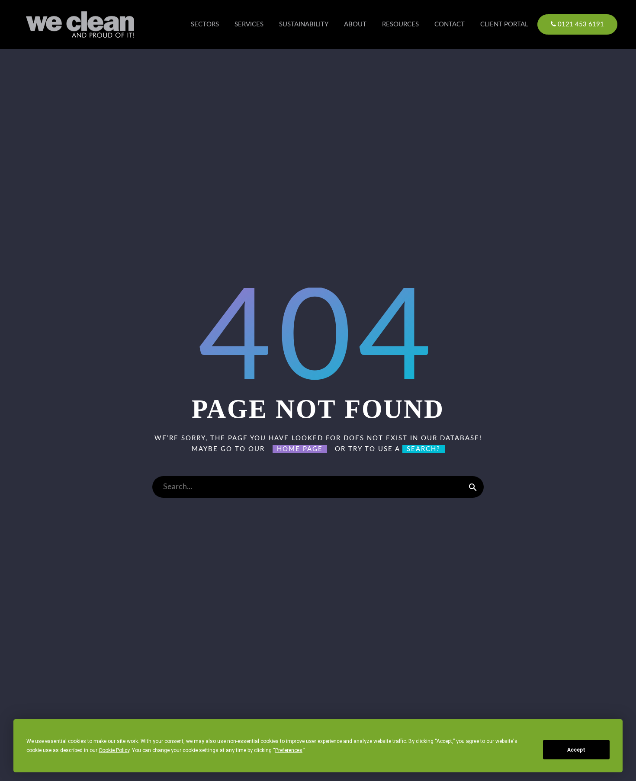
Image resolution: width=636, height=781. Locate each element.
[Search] (473, 487)
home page (300, 449)
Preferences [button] (288, 750)
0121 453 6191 (580, 24)
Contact (449, 24)
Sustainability (303, 24)
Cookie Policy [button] (114, 750)
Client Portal (504, 24)
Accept (576, 750)
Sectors (205, 24)
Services (248, 24)
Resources (400, 24)
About (355, 24)
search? (423, 449)
